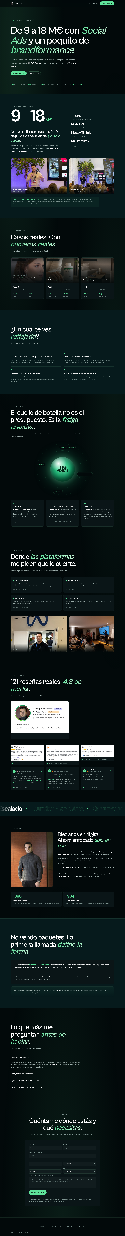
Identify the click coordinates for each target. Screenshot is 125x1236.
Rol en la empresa (70, 1160)
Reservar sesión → (18, 73)
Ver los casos (34, 73)
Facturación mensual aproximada (41, 1168)
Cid (18, 3)
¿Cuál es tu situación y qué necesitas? (43, 1175)
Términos (32, 1232)
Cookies (27, 1232)
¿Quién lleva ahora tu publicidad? (75, 1168)
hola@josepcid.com (69, 1226)
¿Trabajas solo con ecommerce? (22, 1074)
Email (65, 1144)
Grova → (61, 1226)
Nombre (32, 1144)
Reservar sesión (107, 3)
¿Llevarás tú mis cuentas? (20, 1058)
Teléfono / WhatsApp (36, 1152)
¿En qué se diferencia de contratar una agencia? (28, 1087)
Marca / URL (33, 1160)
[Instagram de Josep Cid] (79, 1226)
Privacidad (20, 1232)
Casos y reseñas (93, 3)
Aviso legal (13, 1232)
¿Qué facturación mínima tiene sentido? (25, 1081)
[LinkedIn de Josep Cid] (83, 1226)
